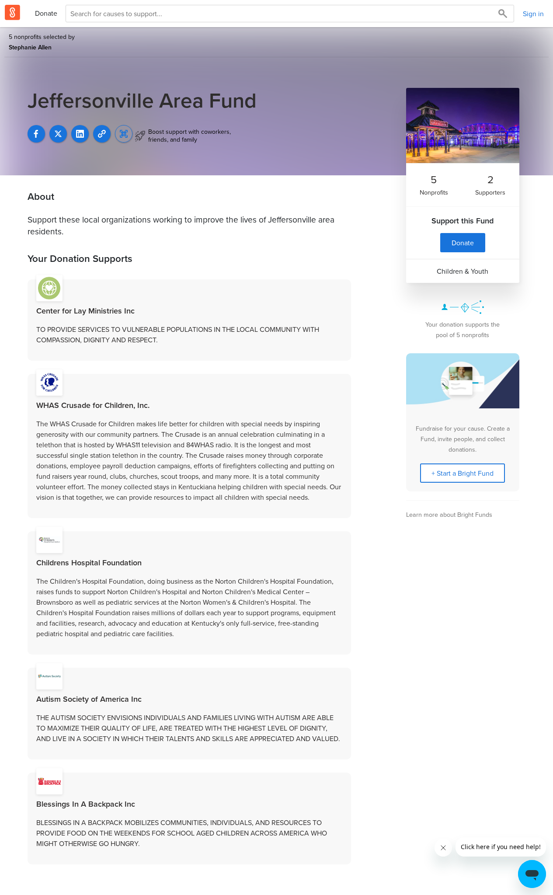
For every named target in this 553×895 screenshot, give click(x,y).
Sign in (533, 13)
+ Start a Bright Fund (462, 473)
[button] (102, 134)
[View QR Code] (123, 134)
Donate (46, 13)
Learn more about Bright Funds (449, 514)
